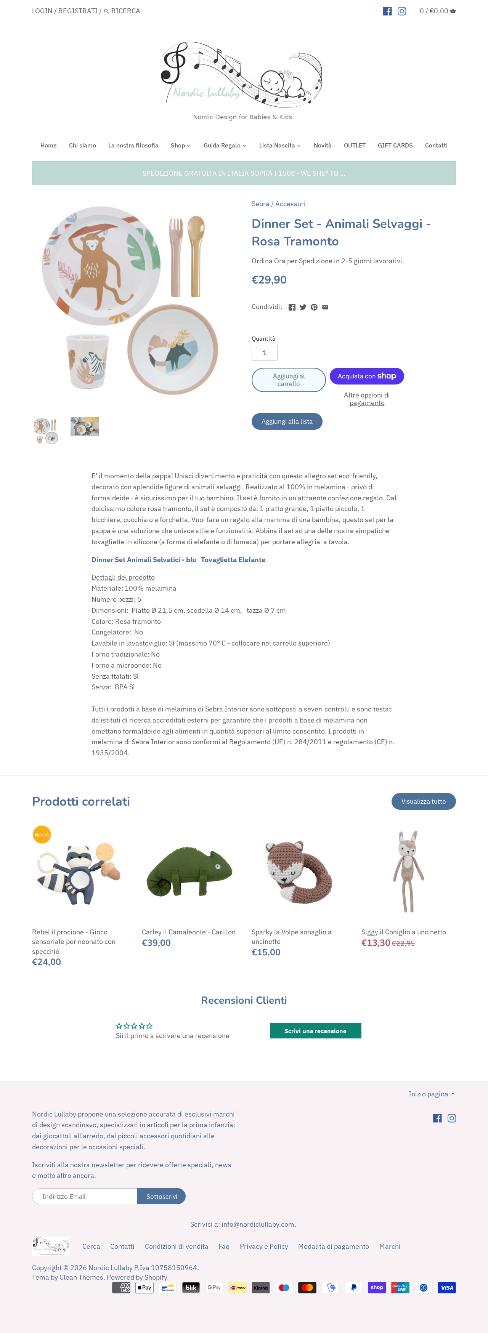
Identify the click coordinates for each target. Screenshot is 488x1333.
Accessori (290, 203)
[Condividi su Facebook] (292, 305)
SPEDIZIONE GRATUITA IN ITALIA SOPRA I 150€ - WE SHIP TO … (244, 173)
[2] (314, 305)
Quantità (264, 338)
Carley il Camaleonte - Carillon (189, 932)
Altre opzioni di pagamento (367, 399)
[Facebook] (387, 10)
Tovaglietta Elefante (233, 559)
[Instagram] (402, 10)
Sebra (261, 203)
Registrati (78, 10)
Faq (224, 1246)
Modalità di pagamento (333, 1246)
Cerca (91, 1246)
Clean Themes (81, 1277)
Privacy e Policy (264, 1246)
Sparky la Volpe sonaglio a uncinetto (292, 937)
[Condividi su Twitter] (303, 305)
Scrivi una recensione (315, 1031)
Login (42, 10)
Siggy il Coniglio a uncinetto (403, 932)
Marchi (390, 1246)
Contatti (122, 1246)
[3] (325, 305)
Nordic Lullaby (110, 1267)
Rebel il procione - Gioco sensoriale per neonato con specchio (74, 941)
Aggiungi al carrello (289, 380)
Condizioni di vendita (177, 1246)
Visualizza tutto (423, 801)
